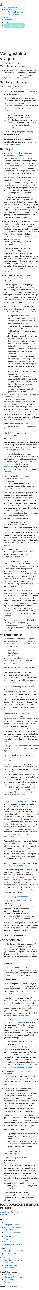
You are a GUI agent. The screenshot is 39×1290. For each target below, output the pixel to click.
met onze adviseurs (24, 1067)
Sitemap (7, 1274)
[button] (21, 70)
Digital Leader (17, 1286)
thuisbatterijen (29, 552)
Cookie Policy (9, 1279)
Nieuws (7, 22)
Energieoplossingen (12, 1225)
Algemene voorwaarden (13, 1277)
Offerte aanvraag (14, 26)
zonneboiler (12, 89)
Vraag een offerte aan (13, 1244)
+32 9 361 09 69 (10, 1253)
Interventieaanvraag (12, 1232)
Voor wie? (8, 9)
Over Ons (7, 1236)
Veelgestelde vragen (12, 1227)
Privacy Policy (9, 1282)
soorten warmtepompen (13, 865)
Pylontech (11, 226)
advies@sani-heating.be (13, 1251)
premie (18, 144)
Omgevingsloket (15, 1154)
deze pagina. (25, 78)
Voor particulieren (15, 14)
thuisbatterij (19, 158)
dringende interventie (20, 897)
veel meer (8, 1084)
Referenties (8, 20)
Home (3, 63)
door (23, 795)
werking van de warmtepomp (18, 801)
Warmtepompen (10, 7)
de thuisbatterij (14, 224)
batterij (28, 1197)
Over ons (7, 17)
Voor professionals (15, 12)
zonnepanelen (23, 748)
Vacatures (8, 1241)
